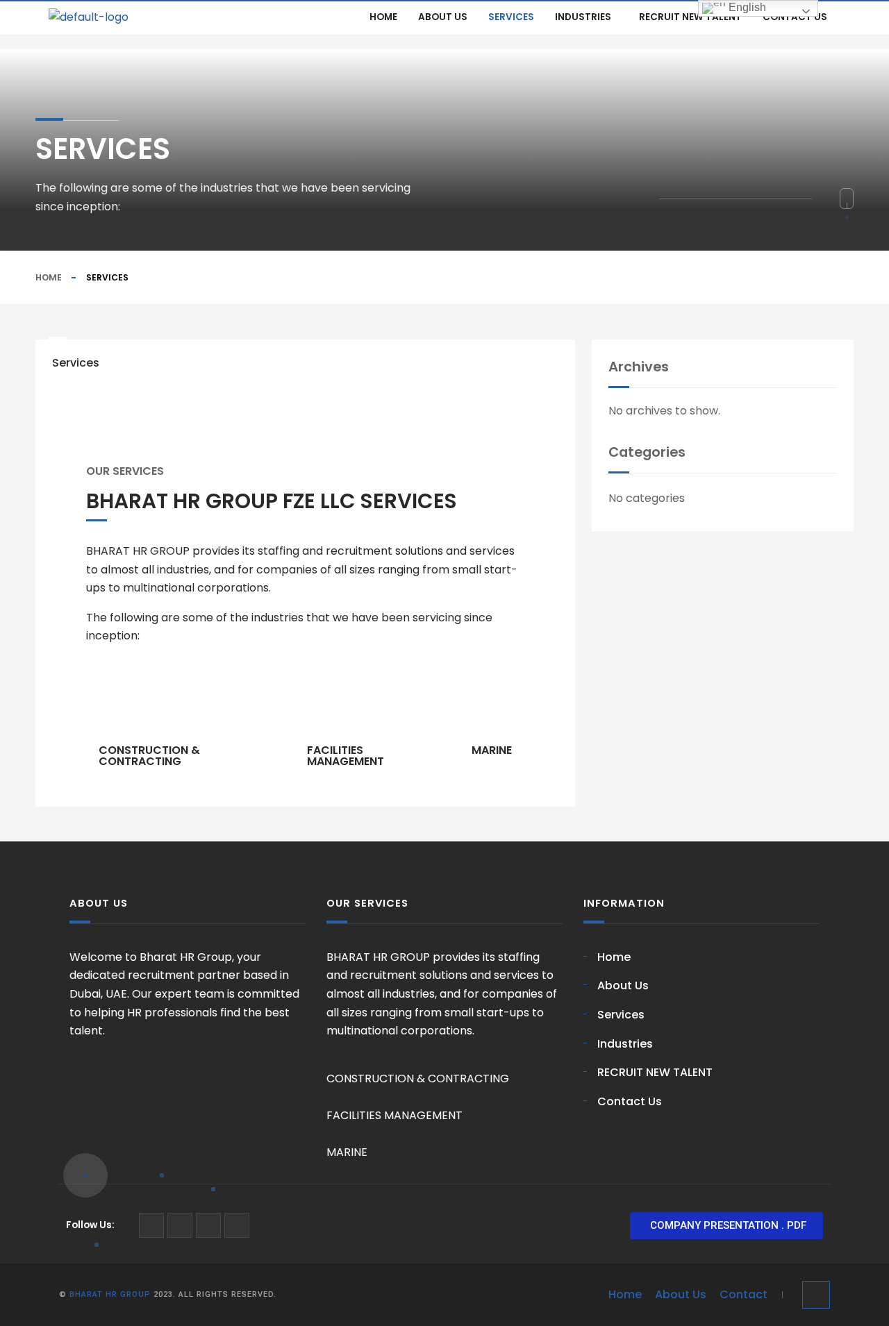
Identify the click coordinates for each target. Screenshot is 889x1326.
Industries (583, 17)
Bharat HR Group (110, 1294)
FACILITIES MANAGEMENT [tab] (345, 755)
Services (511, 17)
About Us (442, 17)
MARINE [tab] (492, 750)
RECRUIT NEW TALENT (690, 17)
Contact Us (795, 17)
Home (383, 17)
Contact (743, 1294)
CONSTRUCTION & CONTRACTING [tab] (149, 755)
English (746, 7)
